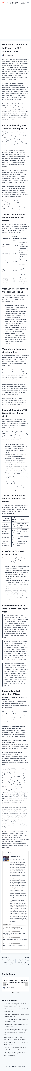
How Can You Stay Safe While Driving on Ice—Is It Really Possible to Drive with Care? (16, 1032)
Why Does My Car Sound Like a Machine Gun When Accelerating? (14, 946)
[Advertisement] (15, 22)
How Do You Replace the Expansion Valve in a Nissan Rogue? (8, 961)
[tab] (12, 992)
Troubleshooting (16, 927)
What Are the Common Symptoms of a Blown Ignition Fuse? (14, 934)
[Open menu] (28, 3)
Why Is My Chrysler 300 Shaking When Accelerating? (23, 961)
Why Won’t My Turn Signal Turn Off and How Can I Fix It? (15, 940)
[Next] (26, 984)
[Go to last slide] (4, 984)
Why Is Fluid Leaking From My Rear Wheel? (14, 928)
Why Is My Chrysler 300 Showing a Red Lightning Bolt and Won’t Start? (15, 982)
